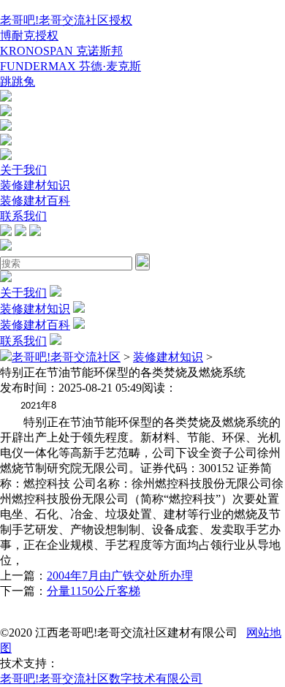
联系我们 (23, 216)
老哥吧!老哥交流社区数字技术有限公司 (101, 678)
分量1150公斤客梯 (93, 591)
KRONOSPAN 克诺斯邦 (61, 51)
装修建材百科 (35, 200)
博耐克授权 (29, 35)
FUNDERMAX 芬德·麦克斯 (70, 66)
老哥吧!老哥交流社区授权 (66, 20)
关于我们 (23, 170)
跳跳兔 (17, 81)
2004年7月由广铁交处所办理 (120, 575)
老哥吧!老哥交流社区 (66, 357)
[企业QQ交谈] (6, 97)
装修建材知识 (35, 185)
